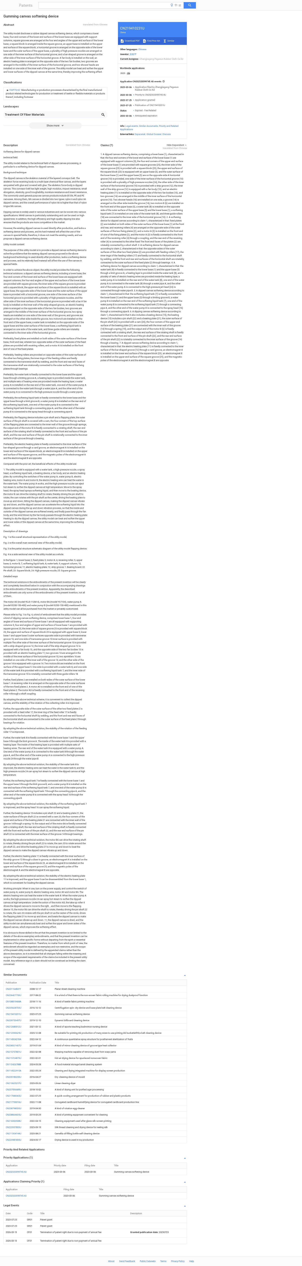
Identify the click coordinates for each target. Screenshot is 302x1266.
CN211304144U (13, 1133)
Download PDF (132, 40)
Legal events (131, 126)
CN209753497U (13, 1020)
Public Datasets (148, 1261)
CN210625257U (13, 1083)
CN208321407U (13, 1045)
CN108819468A (13, 1001)
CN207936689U (13, 1089)
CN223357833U (13, 1127)
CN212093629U (13, 1033)
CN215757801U (13, 1052)
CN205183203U (13, 1077)
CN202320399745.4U (16, 1171)
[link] (55, 93)
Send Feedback (127, 1261)
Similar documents (148, 126)
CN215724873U (13, 1058)
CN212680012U (13, 1026)
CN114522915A (13, 1070)
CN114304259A (13, 1039)
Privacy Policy (178, 1261)
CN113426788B (13, 1064)
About (111, 1261)
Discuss (167, 134)
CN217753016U (13, 1102)
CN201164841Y (13, 989)
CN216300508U (13, 1121)
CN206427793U (13, 995)
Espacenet (140, 134)
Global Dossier (153, 134)
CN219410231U (13, 1014)
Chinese (142, 49)
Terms (163, 1261)
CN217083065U (13, 1096)
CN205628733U (13, 1008)
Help (191, 1261)
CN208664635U (13, 1114)
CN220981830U (13, 1140)
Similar (170, 40)
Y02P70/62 (15, 90)
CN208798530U (13, 1108)
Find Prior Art (153, 40)
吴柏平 (133, 54)
